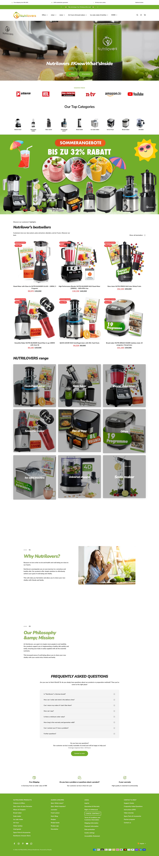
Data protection (89, 829)
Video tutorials (129, 813)
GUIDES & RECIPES (57, 800)
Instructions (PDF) (130, 810)
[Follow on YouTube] (27, 843)
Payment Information (91, 826)
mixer (53, 15)
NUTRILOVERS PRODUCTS (22, 800)
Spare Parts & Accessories (21, 832)
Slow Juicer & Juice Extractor (22, 806)
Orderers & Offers (19, 803)
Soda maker (17, 816)
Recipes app (55, 826)
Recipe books (55, 823)
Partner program (129, 819)
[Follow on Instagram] (18, 843)
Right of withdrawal (91, 810)
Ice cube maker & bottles (98, 15)
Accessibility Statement (92, 836)
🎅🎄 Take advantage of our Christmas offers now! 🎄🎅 (79, 7)
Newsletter (54, 829)
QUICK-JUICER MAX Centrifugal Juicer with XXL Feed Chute (79, 343)
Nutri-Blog (54, 816)
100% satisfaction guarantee (60, 2)
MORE (113, 15)
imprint (86, 803)
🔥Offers (72, 74)
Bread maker (17, 813)
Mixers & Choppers (19, 810)
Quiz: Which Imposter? (58, 806)
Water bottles (17, 826)
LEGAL (86, 800)
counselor (54, 810)
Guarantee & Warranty (91, 806)
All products (86, 74)
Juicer (61, 15)
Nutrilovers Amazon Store (21, 836)
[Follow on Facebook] (14, 843)
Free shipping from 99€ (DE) (21, 2)
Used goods (17, 829)
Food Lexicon (55, 813)
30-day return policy (100, 2)
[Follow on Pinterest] (23, 843)
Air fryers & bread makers (76, 15)
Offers (44, 15)
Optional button (139, 2)
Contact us (127, 823)
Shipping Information (91, 823)
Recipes (53, 819)
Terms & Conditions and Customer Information (92, 819)
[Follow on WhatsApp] (31, 843)
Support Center (129, 803)
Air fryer (16, 823)
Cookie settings (89, 833)
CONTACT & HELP (130, 800)
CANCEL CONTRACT (93, 813)
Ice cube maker (18, 819)
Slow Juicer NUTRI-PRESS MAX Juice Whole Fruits (124, 286)
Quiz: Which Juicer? (57, 803)
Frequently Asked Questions (133, 806)
